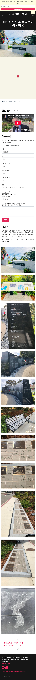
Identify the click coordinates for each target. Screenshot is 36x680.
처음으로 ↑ (7, 676)
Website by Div (6, 663)
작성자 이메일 (6, 196)
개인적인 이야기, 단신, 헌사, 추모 (11, 205)
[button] (18, 76)
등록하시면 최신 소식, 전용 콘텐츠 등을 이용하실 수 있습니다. (18, 2)
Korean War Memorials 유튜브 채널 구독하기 (15, 671)
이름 (3, 149)
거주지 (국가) (6, 177)
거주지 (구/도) (6, 170)
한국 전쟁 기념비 (18, 14)
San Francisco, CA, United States (11, 101)
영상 (3, 185)
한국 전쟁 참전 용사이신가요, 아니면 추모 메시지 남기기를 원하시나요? (18, 141)
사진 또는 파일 (6, 192)
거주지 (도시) (6, 163)
